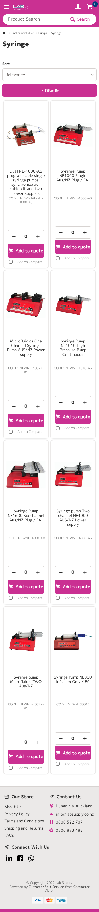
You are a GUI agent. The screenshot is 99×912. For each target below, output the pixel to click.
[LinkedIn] (9, 858)
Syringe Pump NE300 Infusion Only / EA (73, 679)
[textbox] (34, 19)
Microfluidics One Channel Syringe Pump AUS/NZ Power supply (26, 347)
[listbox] (49, 74)
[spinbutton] (26, 236)
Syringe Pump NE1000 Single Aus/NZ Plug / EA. (72, 175)
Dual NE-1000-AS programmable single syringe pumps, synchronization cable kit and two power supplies (26, 182)
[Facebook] (20, 858)
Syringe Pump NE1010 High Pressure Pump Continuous (73, 347)
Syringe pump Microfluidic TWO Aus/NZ (26, 681)
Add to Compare (30, 261)
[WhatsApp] (31, 858)
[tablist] (49, 50)
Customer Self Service (46, 886)
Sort (6, 64)
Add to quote (28, 251)
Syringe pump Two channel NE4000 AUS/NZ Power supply (73, 517)
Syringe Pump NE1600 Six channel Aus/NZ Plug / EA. (26, 515)
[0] (90, 8)
